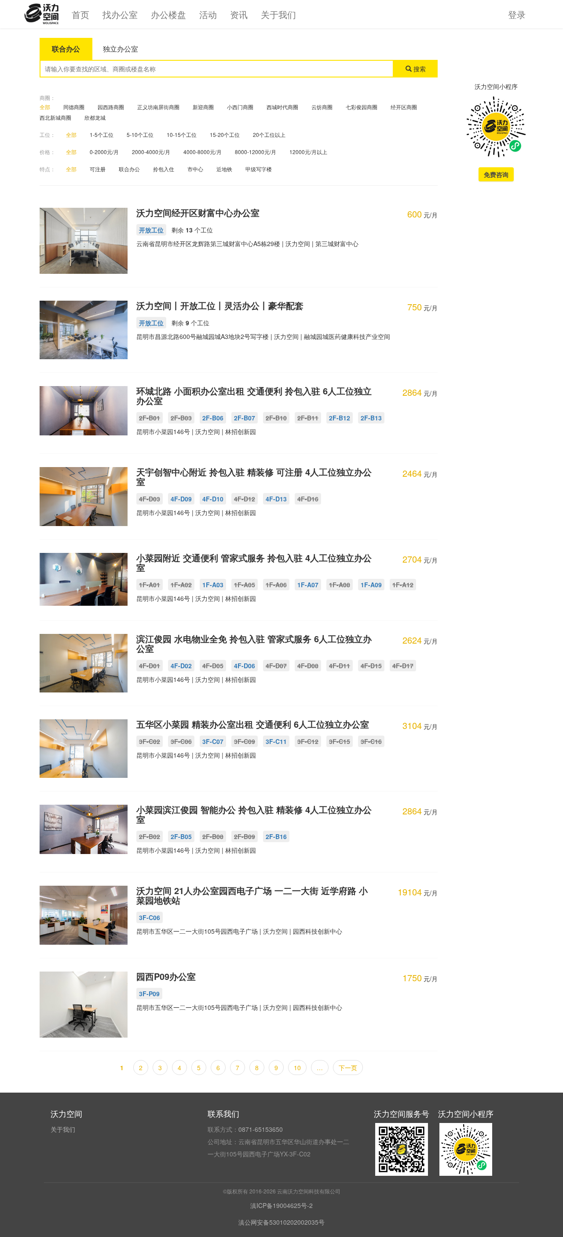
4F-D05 (212, 665)
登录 (517, 14)
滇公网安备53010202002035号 (281, 1222)
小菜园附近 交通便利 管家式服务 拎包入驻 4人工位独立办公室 (254, 562)
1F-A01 (149, 584)
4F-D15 (371, 665)
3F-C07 (212, 741)
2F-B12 (339, 417)
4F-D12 (244, 498)
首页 (80, 14)
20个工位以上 (269, 134)
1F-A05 (244, 584)
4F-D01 (149, 665)
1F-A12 (402, 584)
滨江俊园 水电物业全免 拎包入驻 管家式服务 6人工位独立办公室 (254, 643)
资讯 (239, 14)
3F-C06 (181, 741)
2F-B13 (371, 417)
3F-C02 (149, 741)
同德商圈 (73, 106)
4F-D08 (307, 665)
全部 (45, 106)
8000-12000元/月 (255, 151)
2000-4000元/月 (151, 151)
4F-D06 (244, 665)
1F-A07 (307, 584)
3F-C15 (339, 741)
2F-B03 (181, 417)
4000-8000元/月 (202, 151)
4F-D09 (181, 498)
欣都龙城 (95, 117)
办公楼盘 (168, 14)
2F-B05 (181, 836)
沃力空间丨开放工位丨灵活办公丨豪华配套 (219, 305)
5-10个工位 (140, 134)
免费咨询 (496, 174)
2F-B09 (244, 836)
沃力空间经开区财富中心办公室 (198, 212)
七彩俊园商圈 (361, 106)
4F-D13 (276, 498)
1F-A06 (276, 584)
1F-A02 (181, 584)
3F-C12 (307, 741)
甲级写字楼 (258, 169)
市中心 (195, 169)
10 (297, 1067)
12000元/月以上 (308, 151)
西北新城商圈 (55, 117)
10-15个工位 (182, 134)
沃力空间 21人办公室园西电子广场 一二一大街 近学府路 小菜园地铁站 (252, 895)
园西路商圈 (111, 106)
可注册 (98, 169)
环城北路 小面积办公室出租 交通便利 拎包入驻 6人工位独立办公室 (254, 395)
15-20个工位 (225, 134)
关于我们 (278, 14)
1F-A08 (339, 584)
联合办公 (129, 169)
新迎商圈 (203, 106)
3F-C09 (244, 741)
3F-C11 (276, 741)
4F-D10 (212, 498)
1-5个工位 (101, 134)
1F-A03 (212, 584)
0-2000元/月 (104, 151)
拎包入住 (163, 169)
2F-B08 (212, 836)
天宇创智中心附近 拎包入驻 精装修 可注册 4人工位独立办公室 (254, 476)
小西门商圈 (240, 106)
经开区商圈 (404, 106)
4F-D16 (307, 498)
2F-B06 (212, 417)
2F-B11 (307, 417)
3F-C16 (371, 741)
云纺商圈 (322, 106)
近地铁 (224, 169)
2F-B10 (276, 417)
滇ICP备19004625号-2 (281, 1205)
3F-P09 (149, 993)
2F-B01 (149, 417)
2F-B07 (244, 417)
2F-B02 (149, 836)
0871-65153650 (260, 1129)
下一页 (348, 1067)
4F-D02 (181, 665)
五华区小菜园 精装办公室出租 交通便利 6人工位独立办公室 (252, 724)
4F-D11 (339, 665)
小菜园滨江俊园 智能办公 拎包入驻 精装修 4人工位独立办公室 (254, 814)
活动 (208, 14)
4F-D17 (402, 665)
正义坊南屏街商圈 (158, 106)
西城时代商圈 (282, 106)
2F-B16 (276, 836)
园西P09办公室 (166, 976)
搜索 (419, 68)
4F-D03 (149, 498)
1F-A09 (371, 584)
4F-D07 (276, 665)
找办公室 (120, 14)
